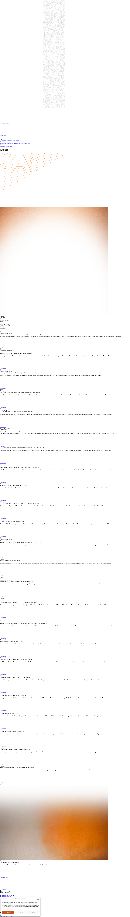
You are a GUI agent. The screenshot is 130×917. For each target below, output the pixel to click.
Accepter (8, 912)
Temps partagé (15, 140)
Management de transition (6, 140)
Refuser (20, 912)
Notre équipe (3, 143)
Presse (10, 146)
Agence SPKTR (9, 916)
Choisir (33, 912)
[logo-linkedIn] (0, 912)
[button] (38, 898)
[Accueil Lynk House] (5, 892)
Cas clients (2, 146)
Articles (7, 146)
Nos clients (8, 143)
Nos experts (14, 143)
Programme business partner (23, 143)
